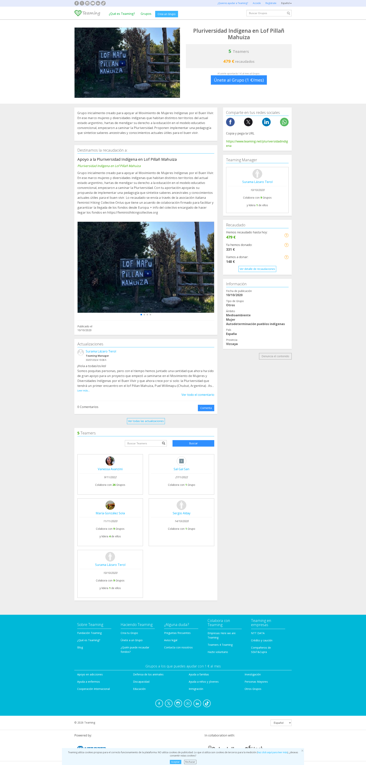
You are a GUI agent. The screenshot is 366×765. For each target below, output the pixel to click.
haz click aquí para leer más (272, 752)
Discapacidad (141, 681)
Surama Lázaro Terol (101, 351)
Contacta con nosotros (178, 647)
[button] (141, 314)
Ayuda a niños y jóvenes (204, 681)
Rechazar (190, 761)
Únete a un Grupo (132, 640)
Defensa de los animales (148, 674)
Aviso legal (170, 640)
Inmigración (196, 689)
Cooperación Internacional (93, 689)
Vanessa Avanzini (110, 469)
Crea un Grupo (167, 14)
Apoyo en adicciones (90, 674)
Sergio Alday (181, 513)
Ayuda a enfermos (88, 681)
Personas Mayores (256, 681)
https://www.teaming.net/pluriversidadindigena (257, 143)
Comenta (206, 408)
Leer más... (83, 390)
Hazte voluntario (218, 652)
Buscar (193, 443)
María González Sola (110, 513)
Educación (139, 689)
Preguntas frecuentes (177, 633)
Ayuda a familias (199, 674)
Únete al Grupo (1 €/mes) (239, 80)
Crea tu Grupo (129, 633)
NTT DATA (258, 633)
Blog (80, 647)
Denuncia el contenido (275, 356)
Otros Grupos (253, 689)
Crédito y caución (261, 640)
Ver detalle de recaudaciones (257, 269)
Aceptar (175, 761)
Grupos (146, 14)
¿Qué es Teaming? (122, 14)
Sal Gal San (181, 469)
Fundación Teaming (89, 633)
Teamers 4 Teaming (220, 645)
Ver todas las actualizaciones (146, 421)
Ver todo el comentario (197, 395)
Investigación (253, 674)
